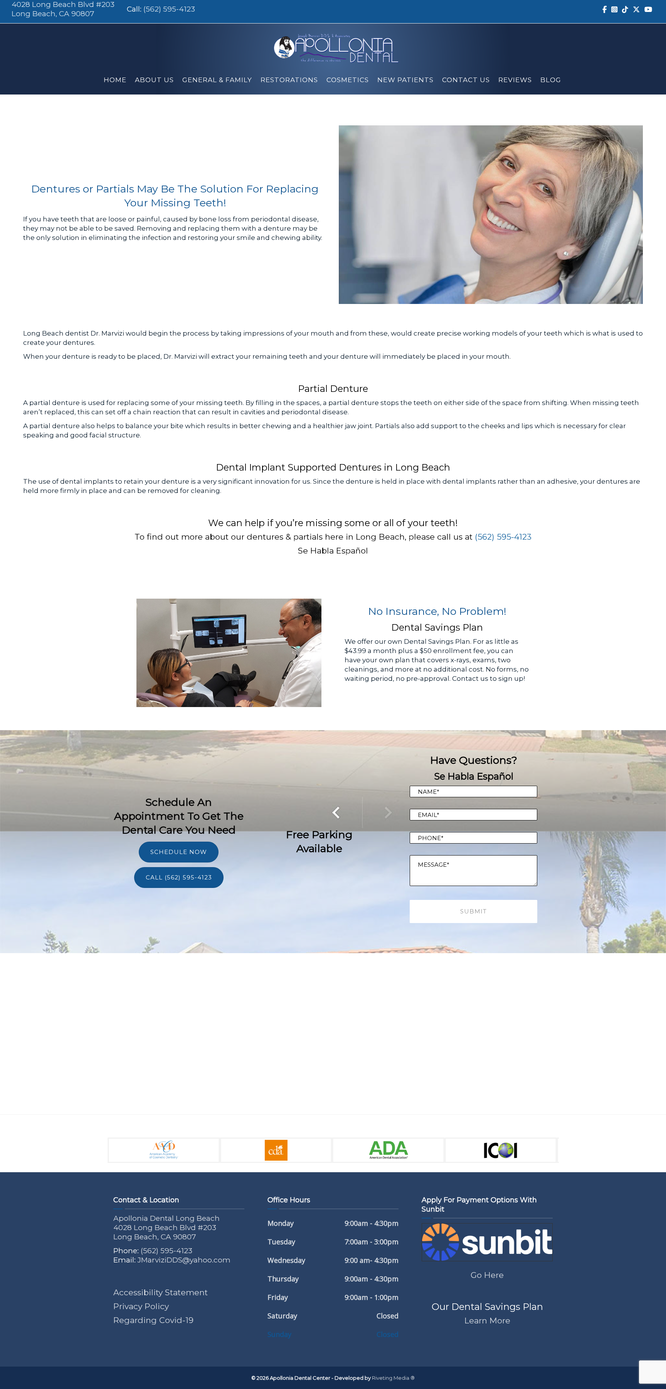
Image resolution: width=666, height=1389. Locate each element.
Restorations (289, 80)
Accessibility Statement (160, 1292)
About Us (154, 80)
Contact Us (466, 80)
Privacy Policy (141, 1306)
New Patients (405, 80)
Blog (550, 80)
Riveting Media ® (393, 1378)
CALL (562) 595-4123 (179, 877)
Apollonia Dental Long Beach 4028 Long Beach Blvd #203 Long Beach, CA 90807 (166, 1227)
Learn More (487, 1320)
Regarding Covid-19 (153, 1320)
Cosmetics (347, 80)
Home (115, 80)
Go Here (487, 1275)
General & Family (217, 80)
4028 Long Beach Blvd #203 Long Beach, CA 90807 (63, 9)
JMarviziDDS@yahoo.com (184, 1260)
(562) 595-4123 (169, 9)
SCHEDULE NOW (178, 852)
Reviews (515, 80)
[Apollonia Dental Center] (335, 45)
